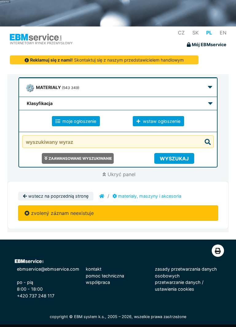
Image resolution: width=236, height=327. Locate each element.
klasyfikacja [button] (40, 103)
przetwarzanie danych (178, 282)
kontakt (93, 269)
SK (195, 33)
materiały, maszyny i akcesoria (149, 196)
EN (223, 33)
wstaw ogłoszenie (161, 121)
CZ (181, 33)
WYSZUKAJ (174, 158)
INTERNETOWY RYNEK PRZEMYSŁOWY (41, 43)
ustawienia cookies (174, 289)
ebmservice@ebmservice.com (48, 269)
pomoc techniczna (105, 275)
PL (209, 33)
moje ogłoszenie (78, 121)
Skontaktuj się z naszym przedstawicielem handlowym (107, 60)
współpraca (98, 282)
